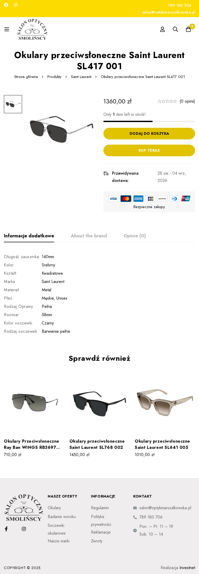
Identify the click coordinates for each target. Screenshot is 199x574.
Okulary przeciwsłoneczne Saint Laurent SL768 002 (97, 444)
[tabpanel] (99, 294)
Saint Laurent (81, 77)
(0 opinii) (187, 101)
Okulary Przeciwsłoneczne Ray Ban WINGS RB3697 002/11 (31, 447)
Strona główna (26, 77)
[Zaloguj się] (162, 29)
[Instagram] (15, 5)
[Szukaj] (175, 29)
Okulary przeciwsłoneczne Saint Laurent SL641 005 (162, 444)
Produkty (54, 77)
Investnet (187, 568)
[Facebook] (6, 5)
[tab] (29, 236)
